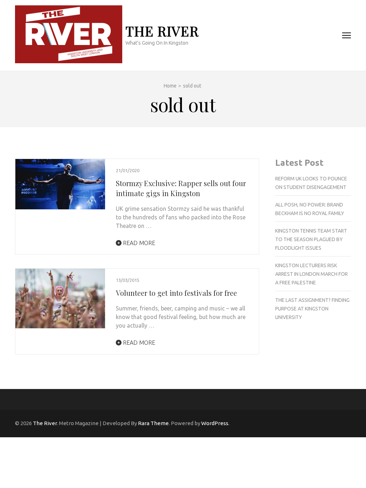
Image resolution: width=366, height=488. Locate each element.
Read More (138, 243)
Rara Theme (153, 423)
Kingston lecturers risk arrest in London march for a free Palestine (311, 274)
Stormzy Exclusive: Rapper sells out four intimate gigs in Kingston (181, 188)
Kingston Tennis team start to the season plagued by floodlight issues (311, 239)
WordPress (214, 423)
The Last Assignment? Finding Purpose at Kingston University (312, 308)
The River (162, 31)
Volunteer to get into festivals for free (176, 293)
